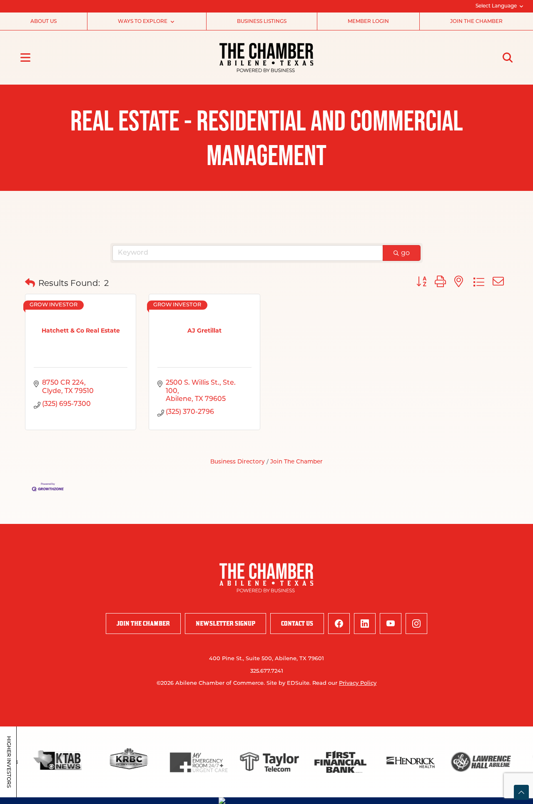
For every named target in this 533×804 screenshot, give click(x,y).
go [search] (405, 253)
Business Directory (237, 462)
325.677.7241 (266, 671)
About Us (43, 21)
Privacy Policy (357, 683)
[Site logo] (266, 57)
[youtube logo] (390, 623)
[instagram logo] (416, 623)
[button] (30, 283)
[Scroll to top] (521, 792)
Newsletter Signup (225, 623)
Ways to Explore (142, 21)
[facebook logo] (339, 623)
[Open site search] (507, 57)
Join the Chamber (476, 21)
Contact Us (297, 623)
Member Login (368, 21)
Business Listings (261, 21)
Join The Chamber (296, 462)
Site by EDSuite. (288, 683)
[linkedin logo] (365, 623)
